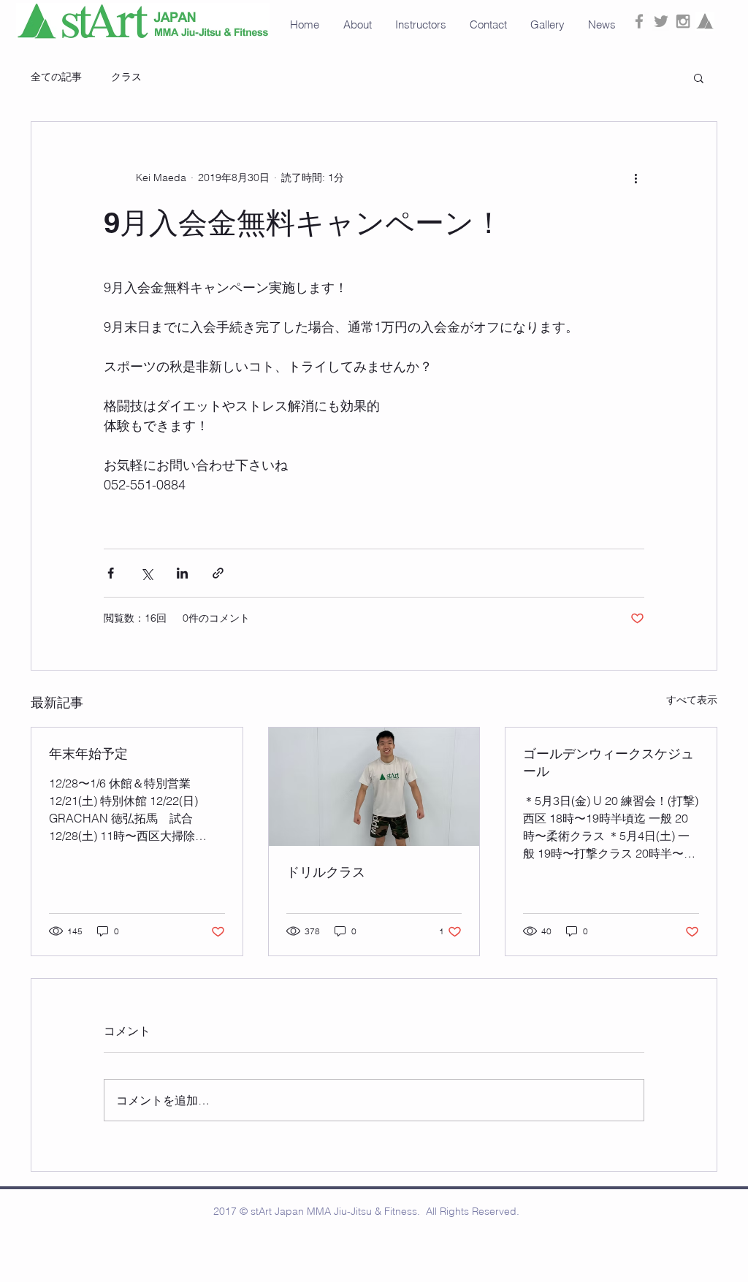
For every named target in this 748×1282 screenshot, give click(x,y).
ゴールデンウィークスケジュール (608, 762)
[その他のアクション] (635, 177)
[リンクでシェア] (218, 573)
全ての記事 (56, 76)
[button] (548, 24)
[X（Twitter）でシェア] (146, 573)
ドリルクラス (325, 872)
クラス (126, 76)
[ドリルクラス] (374, 787)
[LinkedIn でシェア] (182, 573)
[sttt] (704, 21)
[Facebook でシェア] (111, 573)
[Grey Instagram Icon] (682, 21)
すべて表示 (691, 699)
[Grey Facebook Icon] (639, 21)
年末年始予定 (88, 753)
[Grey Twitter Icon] (661, 21)
